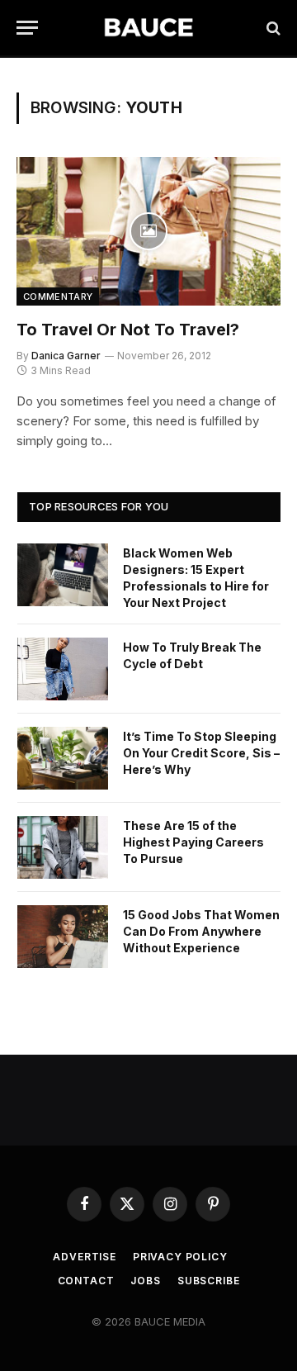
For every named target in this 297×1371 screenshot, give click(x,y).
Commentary (57, 296)
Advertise (84, 1256)
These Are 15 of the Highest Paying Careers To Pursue (193, 842)
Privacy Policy (180, 1256)
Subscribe (208, 1280)
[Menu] (27, 27)
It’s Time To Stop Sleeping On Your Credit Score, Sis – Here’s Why (201, 752)
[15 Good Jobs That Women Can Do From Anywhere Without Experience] (62, 936)
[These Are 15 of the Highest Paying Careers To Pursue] (62, 847)
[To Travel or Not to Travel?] (148, 231)
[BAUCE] (148, 27)
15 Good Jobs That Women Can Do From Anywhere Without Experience (201, 931)
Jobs (145, 1280)
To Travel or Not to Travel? (127, 329)
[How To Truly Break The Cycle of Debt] (62, 669)
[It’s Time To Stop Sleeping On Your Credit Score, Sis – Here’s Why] (62, 758)
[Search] (271, 27)
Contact (86, 1280)
